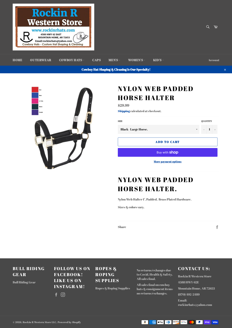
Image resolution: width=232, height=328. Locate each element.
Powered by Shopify (69, 322)
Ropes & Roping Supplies (112, 288)
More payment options (168, 161)
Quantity (206, 121)
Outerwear (40, 60)
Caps (96, 60)
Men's (114, 60)
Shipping (124, 111)
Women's (136, 60)
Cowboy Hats (71, 60)
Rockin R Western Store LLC (39, 322)
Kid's (157, 60)
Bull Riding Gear (24, 282)
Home (17, 60)
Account (213, 60)
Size (120, 121)
